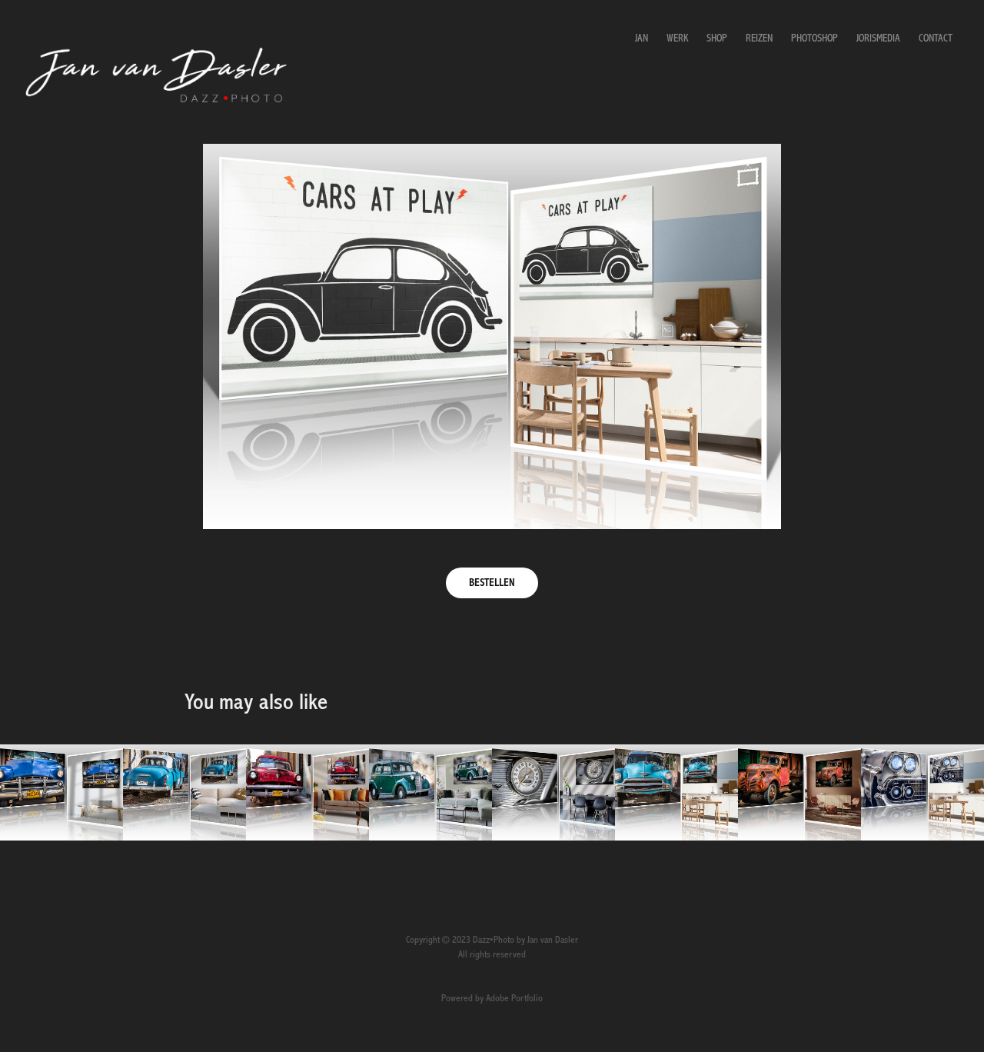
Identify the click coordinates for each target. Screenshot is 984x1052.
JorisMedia (878, 38)
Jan (641, 38)
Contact (935, 38)
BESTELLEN (492, 583)
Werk (677, 38)
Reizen (759, 38)
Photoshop (814, 38)
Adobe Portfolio (514, 998)
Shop (716, 38)
